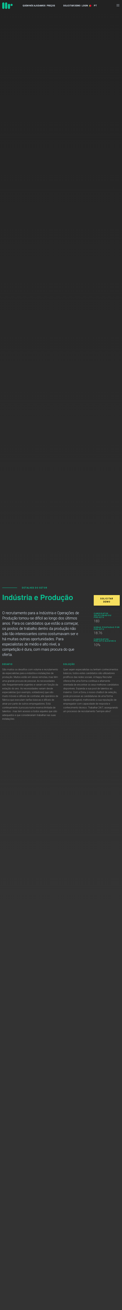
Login (85, 5)
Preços (51, 5)
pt (95, 5)
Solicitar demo (71, 5)
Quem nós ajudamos (34, 5)
